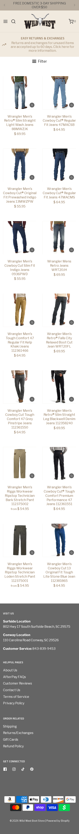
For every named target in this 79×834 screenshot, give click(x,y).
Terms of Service (16, 697)
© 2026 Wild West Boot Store (27, 820)
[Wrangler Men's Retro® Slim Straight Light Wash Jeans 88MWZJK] (19, 93)
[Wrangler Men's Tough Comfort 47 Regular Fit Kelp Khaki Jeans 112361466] (19, 310)
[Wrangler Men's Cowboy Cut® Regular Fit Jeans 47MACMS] (59, 165)
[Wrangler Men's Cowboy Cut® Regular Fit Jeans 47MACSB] (59, 93)
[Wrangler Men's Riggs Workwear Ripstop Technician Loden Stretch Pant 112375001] (19, 540)
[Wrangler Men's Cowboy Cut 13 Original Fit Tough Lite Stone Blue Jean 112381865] (59, 540)
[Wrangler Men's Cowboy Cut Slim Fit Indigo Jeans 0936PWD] (19, 237)
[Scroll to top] (71, 765)
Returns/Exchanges (18, 733)
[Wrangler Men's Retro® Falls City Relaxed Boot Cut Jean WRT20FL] (59, 310)
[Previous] (4, 5)
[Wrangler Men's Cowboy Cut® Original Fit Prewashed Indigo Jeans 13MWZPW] (19, 165)
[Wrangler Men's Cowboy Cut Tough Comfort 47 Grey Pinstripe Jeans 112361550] (19, 387)
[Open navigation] (5, 21)
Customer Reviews (17, 683)
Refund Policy (13, 746)
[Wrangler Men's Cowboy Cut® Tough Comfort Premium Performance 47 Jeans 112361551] (59, 463)
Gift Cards (10, 739)
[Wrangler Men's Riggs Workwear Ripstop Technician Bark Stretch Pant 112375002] (19, 463)
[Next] (74, 5)
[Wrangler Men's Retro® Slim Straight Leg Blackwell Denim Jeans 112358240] (59, 387)
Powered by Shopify (57, 820)
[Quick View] (32, 105)
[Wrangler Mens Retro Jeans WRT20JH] (59, 237)
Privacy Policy (13, 703)
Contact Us (11, 690)
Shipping (10, 726)
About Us (10, 670)
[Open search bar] (15, 21)
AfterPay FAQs (14, 677)
